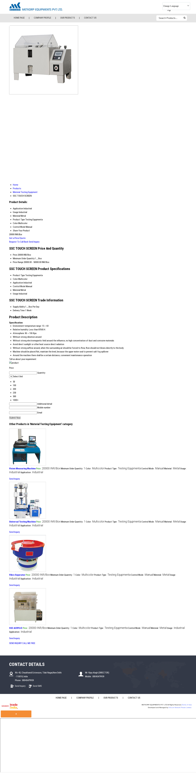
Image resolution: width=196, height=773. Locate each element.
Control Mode (19, 286)
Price (15, 254)
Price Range (18, 262)
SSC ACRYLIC (15, 628)
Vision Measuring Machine (22, 468)
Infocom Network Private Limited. (180, 707)
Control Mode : (152, 468)
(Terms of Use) (187, 705)
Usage (15, 293)
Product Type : (123, 468)
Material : (172, 468)
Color (15, 279)
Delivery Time (19, 310)
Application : (32, 472)
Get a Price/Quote (17, 238)
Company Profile (42, 17)
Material (16, 290)
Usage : (176, 628)
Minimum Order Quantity (23, 258)
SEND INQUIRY (15, 643)
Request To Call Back (18, 241)
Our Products (67, 17)
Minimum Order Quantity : (73, 468)
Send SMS (37, 686)
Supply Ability (19, 306)
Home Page (19, 17)
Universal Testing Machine (22, 521)
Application (18, 282)
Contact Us (90, 17)
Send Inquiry (34, 241)
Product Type (19, 275)
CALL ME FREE (28, 643)
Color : (95, 468)
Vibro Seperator (17, 575)
